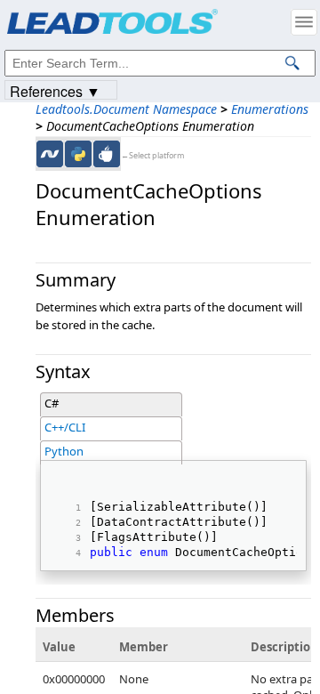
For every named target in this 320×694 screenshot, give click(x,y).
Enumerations (269, 109)
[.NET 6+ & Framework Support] (49, 154)
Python (64, 451)
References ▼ (55, 90)
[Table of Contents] (304, 22)
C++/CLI (64, 427)
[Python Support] (78, 154)
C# (51, 403)
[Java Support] (106, 154)
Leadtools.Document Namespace (126, 109)
